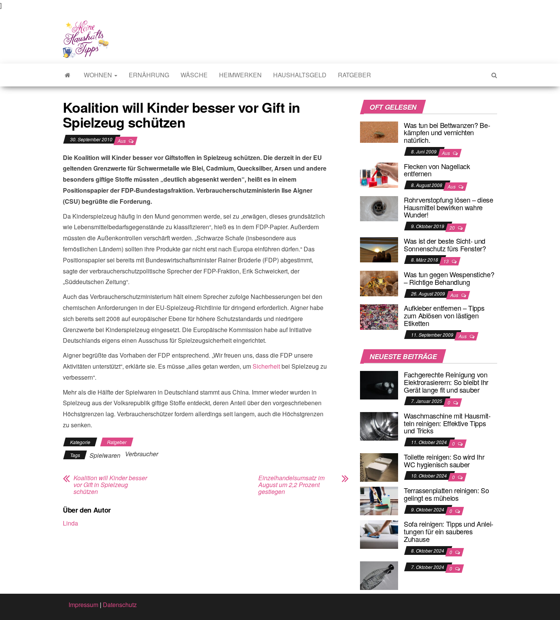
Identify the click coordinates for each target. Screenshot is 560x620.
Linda (70, 523)
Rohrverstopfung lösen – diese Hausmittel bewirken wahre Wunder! (448, 207)
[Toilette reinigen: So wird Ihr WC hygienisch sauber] (379, 466)
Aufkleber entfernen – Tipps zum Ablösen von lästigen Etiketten (444, 315)
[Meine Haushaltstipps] (67, 75)
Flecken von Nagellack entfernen (437, 170)
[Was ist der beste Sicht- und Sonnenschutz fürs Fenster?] (379, 248)
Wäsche (194, 74)
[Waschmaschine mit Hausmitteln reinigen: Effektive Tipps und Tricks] (379, 425)
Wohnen (99, 74)
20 (453, 227)
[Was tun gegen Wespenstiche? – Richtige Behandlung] (379, 282)
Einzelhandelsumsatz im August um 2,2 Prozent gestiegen (291, 485)
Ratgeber (354, 74)
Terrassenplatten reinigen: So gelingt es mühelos (446, 494)
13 (446, 261)
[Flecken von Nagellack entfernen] (379, 174)
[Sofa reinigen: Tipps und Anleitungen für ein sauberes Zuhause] (379, 533)
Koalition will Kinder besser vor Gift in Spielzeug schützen (110, 485)
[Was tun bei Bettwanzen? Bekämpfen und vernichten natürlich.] (379, 131)
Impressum (83, 604)
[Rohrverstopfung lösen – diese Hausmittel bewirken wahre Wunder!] (379, 207)
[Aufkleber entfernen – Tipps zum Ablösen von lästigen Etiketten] (379, 316)
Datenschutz (120, 604)
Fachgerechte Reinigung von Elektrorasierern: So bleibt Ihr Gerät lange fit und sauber (446, 382)
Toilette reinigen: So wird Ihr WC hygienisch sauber (444, 460)
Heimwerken (240, 74)
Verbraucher (141, 453)
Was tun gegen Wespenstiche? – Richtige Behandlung (449, 278)
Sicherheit (266, 366)
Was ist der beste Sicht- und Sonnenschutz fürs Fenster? (445, 244)
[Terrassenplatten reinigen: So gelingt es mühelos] (379, 500)
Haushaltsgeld (299, 74)
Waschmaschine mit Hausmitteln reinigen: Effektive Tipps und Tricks (447, 423)
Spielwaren (105, 455)
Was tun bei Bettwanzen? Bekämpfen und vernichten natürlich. (447, 132)
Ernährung (149, 74)
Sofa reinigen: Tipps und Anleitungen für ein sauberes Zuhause (448, 531)
